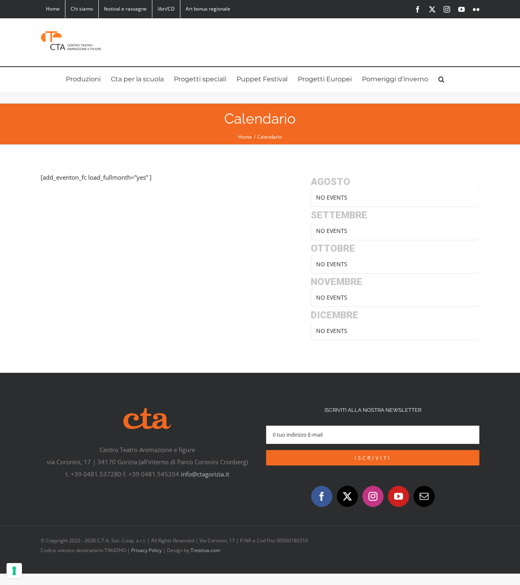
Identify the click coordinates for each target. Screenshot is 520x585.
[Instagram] (373, 496)
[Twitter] (347, 496)
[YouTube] (398, 496)
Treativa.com (205, 550)
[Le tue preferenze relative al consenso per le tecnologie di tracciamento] (14, 570)
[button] (441, 79)
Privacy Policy (146, 550)
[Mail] (424, 496)
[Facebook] (321, 496)
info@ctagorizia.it (205, 474)
